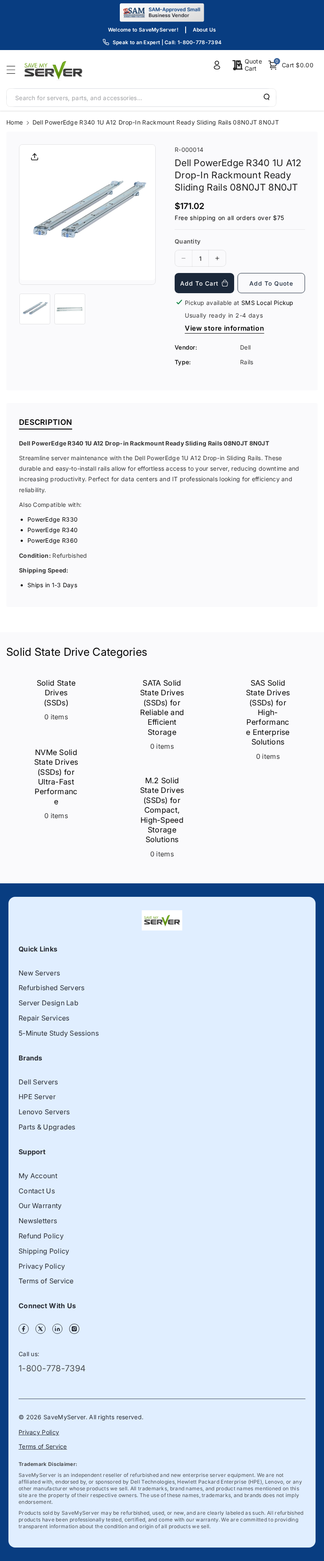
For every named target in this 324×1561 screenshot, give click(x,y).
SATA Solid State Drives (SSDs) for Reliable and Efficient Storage (162, 707)
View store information (224, 328)
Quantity (187, 241)
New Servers (39, 973)
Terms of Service (46, 1281)
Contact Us (37, 1191)
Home (14, 122)
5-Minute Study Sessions (59, 1033)
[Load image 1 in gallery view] (34, 309)
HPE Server (37, 1096)
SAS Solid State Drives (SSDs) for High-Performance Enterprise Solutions (268, 712)
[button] (13, 70)
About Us (204, 30)
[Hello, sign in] (217, 65)
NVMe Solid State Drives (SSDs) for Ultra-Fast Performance (56, 777)
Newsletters (38, 1220)
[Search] (266, 97)
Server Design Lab (48, 1003)
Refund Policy (41, 1236)
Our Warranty (40, 1205)
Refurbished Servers (52, 987)
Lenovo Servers (44, 1112)
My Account (38, 1175)
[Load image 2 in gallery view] (69, 309)
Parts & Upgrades (47, 1127)
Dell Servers (38, 1082)
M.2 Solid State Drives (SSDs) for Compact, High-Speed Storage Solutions (162, 810)
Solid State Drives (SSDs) (56, 692)
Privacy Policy (42, 1266)
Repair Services (44, 1018)
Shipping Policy (44, 1251)
